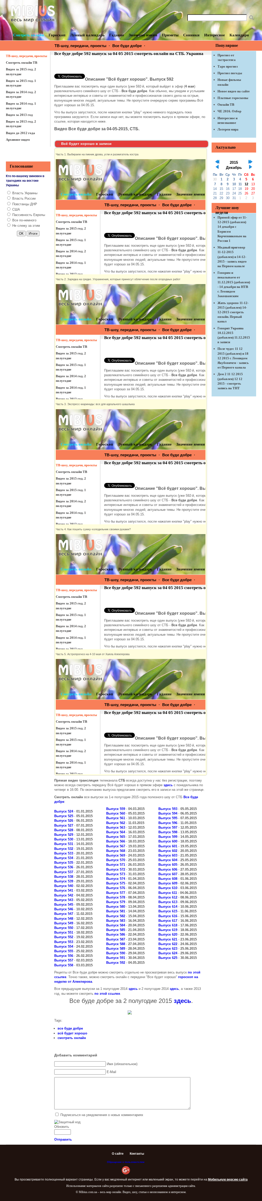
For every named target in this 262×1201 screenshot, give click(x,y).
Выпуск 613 (167, 902)
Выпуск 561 (115, 818)
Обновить (61, 1127)
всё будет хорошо (72, 1033)
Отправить (63, 1139)
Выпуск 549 (63, 923)
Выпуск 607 (167, 874)
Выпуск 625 (167, 958)
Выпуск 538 (63, 877)
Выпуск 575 (115, 883)
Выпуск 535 (63, 862)
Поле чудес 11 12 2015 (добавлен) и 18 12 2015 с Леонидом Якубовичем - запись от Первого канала (233, 358)
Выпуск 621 (167, 939)
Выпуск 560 (115, 813)
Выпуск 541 (63, 890)
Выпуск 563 (115, 827)
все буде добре (70, 1028)
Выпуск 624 (167, 953)
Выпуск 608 (167, 879)
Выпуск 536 (63, 867)
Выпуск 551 (63, 932)
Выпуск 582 (115, 916)
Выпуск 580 (115, 906)
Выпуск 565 (115, 837)
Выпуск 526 (63, 821)
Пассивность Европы (28, 215)
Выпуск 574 (115, 879)
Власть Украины (24, 193)
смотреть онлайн (72, 1038)
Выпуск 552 (63, 937)
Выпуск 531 (63, 844)
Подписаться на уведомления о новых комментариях (101, 1115)
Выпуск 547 (63, 914)
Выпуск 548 (63, 919)
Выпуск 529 (63, 835)
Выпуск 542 (63, 895)
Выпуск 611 (167, 893)
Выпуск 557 (63, 960)
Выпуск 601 (167, 846)
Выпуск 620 (167, 934)
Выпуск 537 (63, 872)
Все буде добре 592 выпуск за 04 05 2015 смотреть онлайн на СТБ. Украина (128, 53)
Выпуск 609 (167, 883)
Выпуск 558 (63, 965)
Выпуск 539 (63, 881)
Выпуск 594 (167, 813)
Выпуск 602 (167, 851)
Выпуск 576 (115, 888)
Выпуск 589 (115, 948)
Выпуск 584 (115, 925)
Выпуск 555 (63, 951)
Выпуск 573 (115, 874)
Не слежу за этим (26, 226)
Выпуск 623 (167, 948)
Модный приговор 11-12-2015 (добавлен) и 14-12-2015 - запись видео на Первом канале (232, 256)
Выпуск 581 (115, 911)
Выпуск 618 (167, 925)
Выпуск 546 (63, 909)
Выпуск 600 (167, 841)
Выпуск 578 (115, 897)
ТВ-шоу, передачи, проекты (80, 46)
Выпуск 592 (115, 963)
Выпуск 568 (115, 851)
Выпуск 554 (63, 946)
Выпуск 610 (167, 888)
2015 (234, 162)
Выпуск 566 (115, 841)
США (16, 209)
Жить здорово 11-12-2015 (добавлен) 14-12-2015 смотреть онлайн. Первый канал (232, 312)
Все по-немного (24, 220)
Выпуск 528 (63, 830)
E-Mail (111, 1072)
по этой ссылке (107, 994)
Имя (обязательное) (122, 1064)
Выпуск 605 (167, 865)
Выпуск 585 (115, 930)
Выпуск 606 (167, 869)
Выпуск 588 (115, 944)
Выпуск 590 (115, 953)
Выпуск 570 (115, 860)
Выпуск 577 (115, 893)
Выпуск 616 (167, 916)
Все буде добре (127, 46)
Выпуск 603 (167, 855)
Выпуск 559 (115, 809)
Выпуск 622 (167, 944)
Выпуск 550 (63, 928)
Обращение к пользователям (125, 1162)
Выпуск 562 (115, 823)
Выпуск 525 (63, 816)
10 (234, 184)
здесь (168, 785)
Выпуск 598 (167, 832)
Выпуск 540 (63, 886)
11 (240, 184)
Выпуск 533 (63, 853)
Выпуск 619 (167, 930)
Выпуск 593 (167, 809)
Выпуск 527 (63, 825)
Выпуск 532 (63, 849)
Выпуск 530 (63, 839)
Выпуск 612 (167, 897)
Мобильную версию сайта (228, 1179)
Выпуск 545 (63, 904)
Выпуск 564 (115, 832)
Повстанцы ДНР (24, 204)
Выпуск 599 (167, 837)
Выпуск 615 (167, 911)
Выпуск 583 (115, 921)
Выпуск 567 (115, 846)
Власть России (24, 198)
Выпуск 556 (63, 956)
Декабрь (234, 168)
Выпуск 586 (115, 934)
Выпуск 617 (167, 921)
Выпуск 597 (167, 827)
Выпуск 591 (115, 958)
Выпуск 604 (167, 860)
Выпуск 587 (115, 939)
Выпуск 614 (167, 906)
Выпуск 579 (115, 902)
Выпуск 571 (115, 865)
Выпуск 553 (63, 942)
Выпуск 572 (115, 869)
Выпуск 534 (63, 858)
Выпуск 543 (63, 900)
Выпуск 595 (167, 818)
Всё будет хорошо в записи (86, 144)
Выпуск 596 (167, 823)
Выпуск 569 (115, 855)
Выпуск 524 (63, 811)
